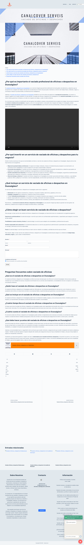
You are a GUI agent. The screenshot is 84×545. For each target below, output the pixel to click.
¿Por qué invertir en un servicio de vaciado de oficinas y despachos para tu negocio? (26, 71)
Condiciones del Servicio (11, 259)
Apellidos (29, 243)
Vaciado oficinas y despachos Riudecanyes (14, 465)
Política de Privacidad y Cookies (67, 479)
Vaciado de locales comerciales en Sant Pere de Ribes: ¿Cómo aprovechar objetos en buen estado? (68, 503)
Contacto (74, 4)
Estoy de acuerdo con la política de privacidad (17, 261)
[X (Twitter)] (33, 354)
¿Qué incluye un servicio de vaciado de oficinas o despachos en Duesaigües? (24, 72)
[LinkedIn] (69, 354)
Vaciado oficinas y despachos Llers (63, 465)
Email (6, 245)
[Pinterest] (51, 354)
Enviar (7, 264)
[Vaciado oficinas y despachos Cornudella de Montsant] (42, 456)
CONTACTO (42, 510)
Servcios (64, 4)
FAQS (70, 4)
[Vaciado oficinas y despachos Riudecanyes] (17, 456)
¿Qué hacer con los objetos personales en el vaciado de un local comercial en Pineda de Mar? (67, 496)
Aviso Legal (67, 481)
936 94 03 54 (42, 483)
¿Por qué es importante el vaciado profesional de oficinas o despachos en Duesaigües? (27, 69)
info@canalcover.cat (42, 485)
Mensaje (7, 250)
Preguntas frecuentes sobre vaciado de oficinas (17, 76)
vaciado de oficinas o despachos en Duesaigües (17, 88)
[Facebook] (14, 354)
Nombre (7, 239)
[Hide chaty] (80, 542)
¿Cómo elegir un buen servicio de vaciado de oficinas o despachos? (22, 74)
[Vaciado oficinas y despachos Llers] (67, 456)
